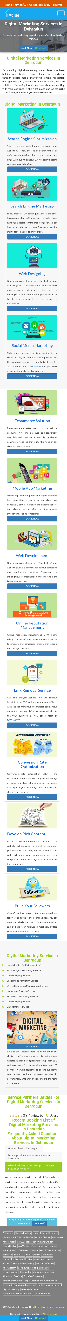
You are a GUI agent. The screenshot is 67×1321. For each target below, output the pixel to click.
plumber (56, 1250)
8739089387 (14, 303)
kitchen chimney (11, 1272)
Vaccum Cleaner (42, 1237)
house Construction (12, 1280)
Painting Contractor (33, 1276)
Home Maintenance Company (49, 1306)
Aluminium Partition (12, 1276)
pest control (43, 1267)
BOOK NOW (32, 169)
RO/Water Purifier (24, 1237)
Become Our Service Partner (17, 1293)
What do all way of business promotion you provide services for (31, 1167)
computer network (27, 1285)
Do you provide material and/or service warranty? (29, 1157)
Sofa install (19, 1254)
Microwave (8, 1237)
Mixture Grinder (45, 1241)
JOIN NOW (39, 1223)
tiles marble (25, 1272)
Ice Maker (31, 1241)
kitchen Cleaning (11, 1263)
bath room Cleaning (45, 1263)
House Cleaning (10, 1259)
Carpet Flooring (31, 1280)
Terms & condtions (41, 1293)
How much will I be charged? (23, 1148)
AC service (8, 1233)
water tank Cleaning (43, 1259)
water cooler (9, 1250)
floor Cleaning (9, 1267)
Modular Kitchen (48, 1280)
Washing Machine (23, 1233)
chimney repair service (27, 1250)
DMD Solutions (48, 1313)
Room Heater (9, 1246)
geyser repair (9, 1241)
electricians (45, 1250)
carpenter (8, 1254)
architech (49, 1272)
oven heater (57, 1237)
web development (29, 1289)
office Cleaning (27, 1263)
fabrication (38, 1272)
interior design (10, 1285)
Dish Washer (24, 1246)
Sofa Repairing (33, 1254)
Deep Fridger (37, 1246)
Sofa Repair (47, 1254)
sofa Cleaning (25, 1259)
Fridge (36, 1233)
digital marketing (11, 1289)
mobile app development (50, 1285)
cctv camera (51, 1246)
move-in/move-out (27, 1267)
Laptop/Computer (49, 1233)
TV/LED (21, 1241)
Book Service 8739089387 (24, 5)
